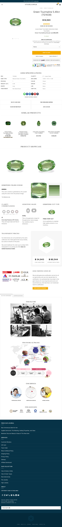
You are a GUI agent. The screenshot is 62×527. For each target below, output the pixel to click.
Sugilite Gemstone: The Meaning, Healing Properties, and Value (18, 430)
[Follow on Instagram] (4, 495)
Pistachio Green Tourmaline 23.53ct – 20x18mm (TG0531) (23, 133)
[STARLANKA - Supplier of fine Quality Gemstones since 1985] (31, 4)
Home (41, 8)
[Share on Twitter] (29, 94)
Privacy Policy (5, 456)
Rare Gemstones (5, 476)
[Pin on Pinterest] (35, 94)
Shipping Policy (5, 453)
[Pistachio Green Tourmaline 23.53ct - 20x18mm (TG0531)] (23, 123)
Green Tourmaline (48, 8)
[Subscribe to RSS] (14, 495)
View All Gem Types (6, 474)
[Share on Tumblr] (37, 94)
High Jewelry (4, 482)
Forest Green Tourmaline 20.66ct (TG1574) (8, 133)
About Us (23, 524)
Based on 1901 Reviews (46, 26)
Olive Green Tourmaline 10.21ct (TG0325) (54, 132)
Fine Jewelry (4, 479)
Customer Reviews (6, 442)
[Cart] (60, 4)
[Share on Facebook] (27, 94)
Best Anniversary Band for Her (9, 427)
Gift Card (3, 445)
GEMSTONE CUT (49, 204)
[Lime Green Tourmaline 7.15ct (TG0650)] (39, 123)
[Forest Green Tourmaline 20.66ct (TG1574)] (8, 123)
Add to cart (46, 52)
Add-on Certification (46, 39)
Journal (29, 524)
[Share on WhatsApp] (24, 94)
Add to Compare (39, 56)
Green (4, 189)
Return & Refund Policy (7, 450)
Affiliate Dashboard (6, 462)
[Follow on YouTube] (18, 495)
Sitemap (3, 459)
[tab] (6, 295)
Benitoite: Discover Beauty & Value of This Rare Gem (15, 433)
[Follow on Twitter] (7, 495)
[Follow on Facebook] (2, 495)
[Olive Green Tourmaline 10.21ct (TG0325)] (54, 123)
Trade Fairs (35, 524)
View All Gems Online (7, 471)
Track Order (4, 448)
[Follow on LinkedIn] (16, 495)
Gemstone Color (9, 185)
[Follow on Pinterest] (11, 495)
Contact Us (42, 524)
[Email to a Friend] (32, 94)
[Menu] (2, 4)
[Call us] (9, 495)
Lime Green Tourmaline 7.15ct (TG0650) (38, 132)
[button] (1, 22)
